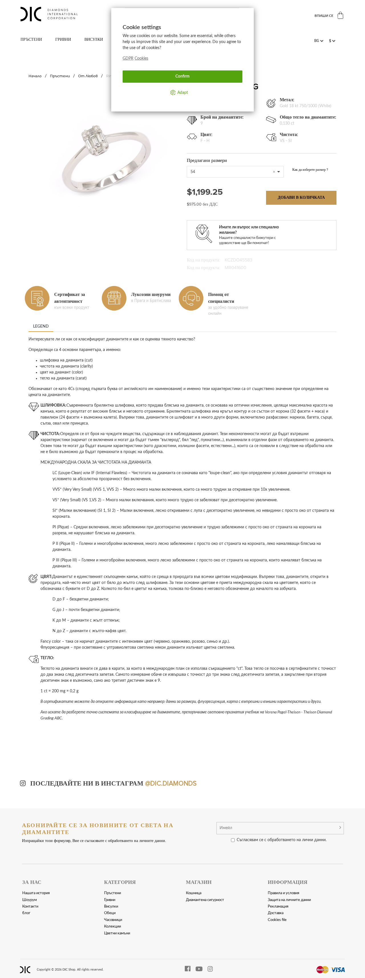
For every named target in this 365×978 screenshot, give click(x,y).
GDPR (128, 58)
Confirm (182, 76)
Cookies (141, 58)
